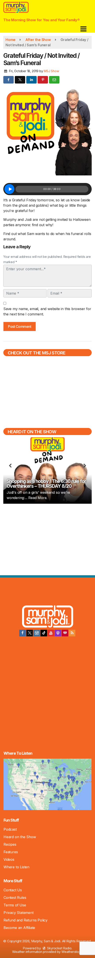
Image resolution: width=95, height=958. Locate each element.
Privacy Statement (19, 912)
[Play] (9, 189)
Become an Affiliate (19, 927)
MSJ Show (51, 71)
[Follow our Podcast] (58, 633)
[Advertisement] (47, 539)
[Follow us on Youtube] (51, 633)
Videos (9, 859)
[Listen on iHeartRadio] (65, 633)
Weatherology (71, 952)
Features (11, 852)
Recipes (10, 844)
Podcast (10, 829)
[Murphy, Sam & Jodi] (47, 617)
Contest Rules (15, 897)
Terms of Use (15, 905)
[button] (83, 27)
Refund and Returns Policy (26, 920)
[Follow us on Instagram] (36, 633)
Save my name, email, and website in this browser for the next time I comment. (47, 311)
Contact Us (13, 890)
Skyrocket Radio (59, 948)
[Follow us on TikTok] (43, 633)
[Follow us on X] (29, 633)
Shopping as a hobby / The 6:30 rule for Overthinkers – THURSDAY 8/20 (46, 483)
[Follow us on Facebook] (22, 633)
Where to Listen (16, 867)
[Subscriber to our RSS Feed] (72, 633)
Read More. (37, 498)
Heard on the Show (20, 837)
